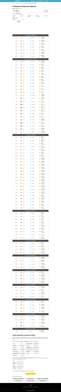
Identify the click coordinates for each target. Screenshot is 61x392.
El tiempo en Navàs (30, 378)
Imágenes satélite (39, 1)
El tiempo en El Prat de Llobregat (42, 378)
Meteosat (33, 1)
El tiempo (46, 1)
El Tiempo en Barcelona (30, 373)
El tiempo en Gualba (30, 380)
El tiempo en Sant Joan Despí (18, 378)
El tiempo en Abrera (42, 380)
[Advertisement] (30, 28)
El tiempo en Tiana (18, 380)
